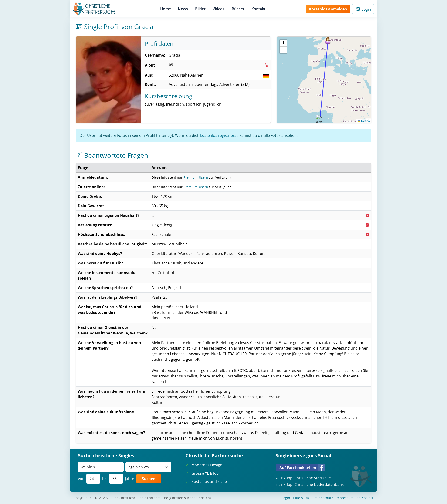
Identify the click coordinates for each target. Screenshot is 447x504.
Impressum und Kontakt (354, 498)
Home (165, 8)
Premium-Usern (195, 177)
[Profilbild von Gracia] (108, 79)
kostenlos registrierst (219, 135)
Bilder (200, 8)
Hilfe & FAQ (302, 498)
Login (365, 9)
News (183, 8)
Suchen (149, 478)
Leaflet (365, 120)
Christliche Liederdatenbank (319, 484)
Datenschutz (323, 498)
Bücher (238, 8)
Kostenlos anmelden (328, 9)
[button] (328, 40)
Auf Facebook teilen (297, 467)
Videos (218, 8)
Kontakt (258, 8)
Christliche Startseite (312, 478)
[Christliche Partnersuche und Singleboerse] (94, 9)
